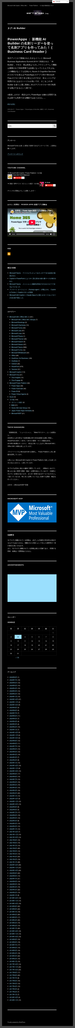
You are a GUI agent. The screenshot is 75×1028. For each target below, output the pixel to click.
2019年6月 (13, 914)
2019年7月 (13, 912)
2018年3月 (13, 956)
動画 (13, 405)
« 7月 (17, 657)
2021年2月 (13, 859)
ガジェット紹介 (16, 402)
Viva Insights (15, 377)
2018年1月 (13, 961)
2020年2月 (13, 892)
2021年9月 (13, 840)
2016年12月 (13, 997)
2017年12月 (13, 964)
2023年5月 (13, 785)
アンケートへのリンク (15, 154)
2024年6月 (13, 749)
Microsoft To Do (16, 350)
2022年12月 (13, 798)
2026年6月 (13, 683)
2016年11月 (13, 1000)
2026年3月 (13, 691)
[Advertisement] (32, 588)
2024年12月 (13, 732)
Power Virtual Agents (18, 394)
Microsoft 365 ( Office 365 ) (18, 317)
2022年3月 (13, 823)
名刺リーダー (44, 109)
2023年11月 (13, 768)
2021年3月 (13, 856)
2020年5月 (13, 884)
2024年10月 (13, 738)
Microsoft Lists (16, 330)
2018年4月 (13, 953)
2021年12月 (13, 832)
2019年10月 (13, 903)
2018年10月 (13, 936)
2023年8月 (13, 776)
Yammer (14, 369)
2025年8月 (13, 710)
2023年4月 (13, 787)
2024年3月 (13, 757)
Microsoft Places (17, 336)
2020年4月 (13, 887)
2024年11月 (13, 735)
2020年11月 (13, 867)
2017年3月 (13, 989)
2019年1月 (13, 928)
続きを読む (11, 104)
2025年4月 (13, 721)
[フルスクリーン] (54, 234)
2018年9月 (13, 939)
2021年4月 (13, 854)
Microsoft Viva (14, 375)
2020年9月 (13, 873)
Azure (11, 397)
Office (13, 355)
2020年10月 (13, 870)
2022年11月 (13, 801)
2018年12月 (13, 931)
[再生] (10, 234)
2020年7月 (13, 878)
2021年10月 (13, 837)
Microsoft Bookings (18, 322)
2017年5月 (13, 983)
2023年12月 (13, 765)
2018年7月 (13, 945)
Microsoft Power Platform (18, 383)
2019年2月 (13, 925)
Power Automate (17, 388)
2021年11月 (13, 834)
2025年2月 (13, 727)
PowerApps (29, 109)
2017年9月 (13, 972)
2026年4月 (13, 688)
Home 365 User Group (19, 408)
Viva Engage (15, 380)
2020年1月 (13, 895)
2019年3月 (13, 923)
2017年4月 (13, 986)
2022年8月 (13, 809)
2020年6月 (13, 881)
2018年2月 (13, 958)
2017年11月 (13, 967)
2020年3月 (13, 889)
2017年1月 (13, 994)
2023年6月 (13, 782)
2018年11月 (13, 934)
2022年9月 (13, 807)
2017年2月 (13, 992)
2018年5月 (13, 950)
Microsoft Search (17, 341)
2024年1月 (13, 763)
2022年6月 (13, 815)
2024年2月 (13, 760)
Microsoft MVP (16, 413)
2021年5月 (13, 851)
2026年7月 (13, 680)
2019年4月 (13, 920)
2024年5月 (13, 752)
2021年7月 (13, 845)
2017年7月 (13, 978)
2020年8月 (13, 876)
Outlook (14, 364)
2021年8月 (13, 843)
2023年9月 (13, 774)
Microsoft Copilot (15, 372)
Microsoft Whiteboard (18, 353)
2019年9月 (13, 906)
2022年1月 (13, 829)
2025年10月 (13, 705)
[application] (32, 222)
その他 (11, 399)
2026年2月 (13, 694)
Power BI (14, 391)
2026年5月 (13, 685)
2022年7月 (13, 812)
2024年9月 (13, 740)
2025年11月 (13, 702)
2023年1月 (13, 796)
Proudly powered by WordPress (16, 1022)
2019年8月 (13, 909)
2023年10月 (13, 771)
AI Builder (36, 109)
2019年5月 (13, 917)
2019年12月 (13, 898)
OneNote (14, 361)
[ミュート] (51, 234)
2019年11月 (13, 901)
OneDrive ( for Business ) (20, 358)
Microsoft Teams (17, 347)
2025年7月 (13, 713)
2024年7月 (13, 746)
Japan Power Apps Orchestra (21, 410)
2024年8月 (13, 743)
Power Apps (20, 109)
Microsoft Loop (16, 333)
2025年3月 (13, 724)
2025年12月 (13, 699)
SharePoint (15, 366)
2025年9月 (13, 707)
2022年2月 (13, 826)
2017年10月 (13, 969)
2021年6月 (13, 848)
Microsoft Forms (16, 328)
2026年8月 (13, 677)
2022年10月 (13, 804)
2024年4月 (13, 754)
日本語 (57, 1)
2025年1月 (13, 729)
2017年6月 (13, 981)
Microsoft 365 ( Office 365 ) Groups (23, 319)
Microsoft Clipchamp (18, 325)
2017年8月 (13, 975)
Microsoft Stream (17, 344)
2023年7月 (13, 779)
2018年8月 (13, 942)
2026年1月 (13, 696)
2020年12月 (13, 865)
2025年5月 (13, 718)
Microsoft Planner (17, 339)
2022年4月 (13, 820)
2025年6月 (13, 716)
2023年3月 (13, 790)
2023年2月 (13, 793)
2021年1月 (13, 862)
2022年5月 (13, 818)
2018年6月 (13, 947)
